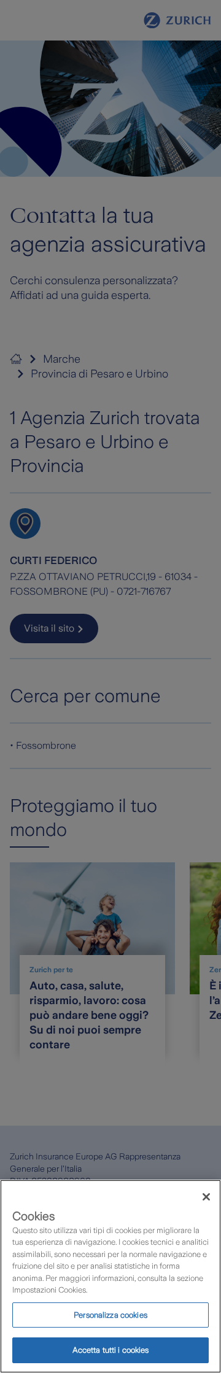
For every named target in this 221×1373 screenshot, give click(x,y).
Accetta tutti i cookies (110, 1350)
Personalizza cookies (110, 1315)
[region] (110, 1276)
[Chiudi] (206, 1196)
